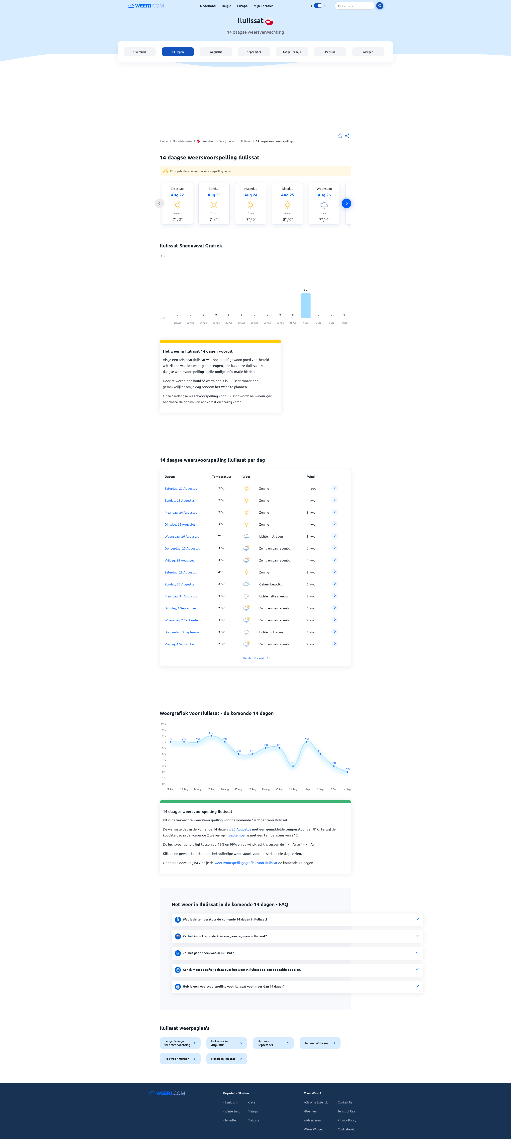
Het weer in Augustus (219, 1043)
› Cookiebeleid (346, 1129)
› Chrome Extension (317, 1102)
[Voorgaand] (159, 203)
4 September (236, 835)
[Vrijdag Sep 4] (335, 645)
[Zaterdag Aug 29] (335, 573)
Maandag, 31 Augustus (181, 596)
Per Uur (330, 52)
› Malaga (252, 1111)
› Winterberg (231, 1111)
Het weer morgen (176, 1059)
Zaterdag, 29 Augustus (181, 572)
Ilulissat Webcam (316, 1043)
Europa (242, 5)
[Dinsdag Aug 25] (335, 525)
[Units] (318, 5)
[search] (379, 5)
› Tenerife (229, 1120)
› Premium (311, 1111)
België (226, 5)
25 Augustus (241, 829)
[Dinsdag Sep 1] (335, 609)
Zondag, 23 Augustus (180, 500)
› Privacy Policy (346, 1120)
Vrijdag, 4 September (180, 644)
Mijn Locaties (263, 5)
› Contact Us (344, 1102)
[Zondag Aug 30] (335, 585)
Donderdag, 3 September (183, 632)
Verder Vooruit (253, 658)
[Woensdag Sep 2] (335, 621)
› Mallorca (252, 1120)
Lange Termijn (292, 52)
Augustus (216, 52)
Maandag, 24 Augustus (181, 512)
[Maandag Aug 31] (335, 597)
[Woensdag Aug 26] (335, 537)
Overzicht (139, 52)
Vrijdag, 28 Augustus (179, 560)
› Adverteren (312, 1120)
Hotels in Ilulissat (223, 1059)
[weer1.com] (146, 5)
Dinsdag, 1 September (180, 608)
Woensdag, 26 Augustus (182, 536)
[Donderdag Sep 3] (335, 633)
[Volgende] (346, 203)
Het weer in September (266, 1043)
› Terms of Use (345, 1111)
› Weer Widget (313, 1129)
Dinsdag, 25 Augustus (180, 524)
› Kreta (250, 1102)
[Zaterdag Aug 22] (335, 489)
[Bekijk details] (335, 488)
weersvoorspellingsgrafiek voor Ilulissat (246, 862)
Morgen (368, 52)
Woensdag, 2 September (182, 620)
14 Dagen (178, 52)
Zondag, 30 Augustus (180, 584)
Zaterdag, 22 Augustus (181, 488)
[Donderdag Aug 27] (335, 549)
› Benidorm (230, 1102)
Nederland (208, 5)
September (254, 52)
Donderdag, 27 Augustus (182, 548)
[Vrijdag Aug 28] (335, 561)
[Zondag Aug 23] (335, 501)
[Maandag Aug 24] (335, 513)
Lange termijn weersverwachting (177, 1043)
